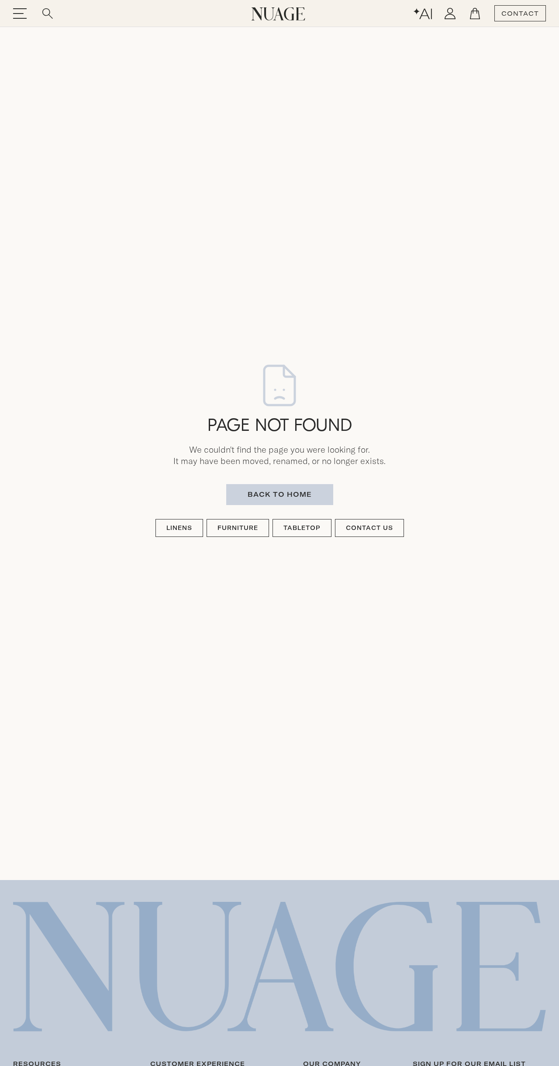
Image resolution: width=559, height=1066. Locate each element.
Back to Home (280, 494)
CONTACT (520, 13)
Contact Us (369, 527)
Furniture (237, 527)
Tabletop (302, 527)
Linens (179, 527)
